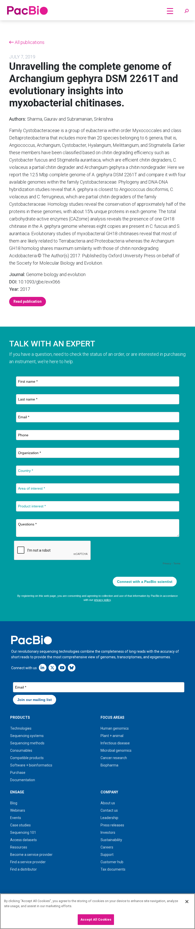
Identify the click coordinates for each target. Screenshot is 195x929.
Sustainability (111, 840)
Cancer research (114, 758)
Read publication (27, 301)
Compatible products (27, 758)
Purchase (17, 773)
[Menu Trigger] (170, 11)
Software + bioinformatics (31, 765)
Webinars (17, 810)
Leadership (109, 818)
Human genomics (115, 728)
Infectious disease (115, 743)
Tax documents (113, 869)
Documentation (22, 780)
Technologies (20, 728)
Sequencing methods (27, 743)
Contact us (109, 810)
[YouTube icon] (62, 667)
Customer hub (112, 862)
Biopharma (109, 765)
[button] (186, 11)
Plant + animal (112, 736)
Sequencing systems (27, 736)
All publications (29, 42)
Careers (107, 847)
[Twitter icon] (52, 667)
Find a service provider (28, 862)
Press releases (112, 825)
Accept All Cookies (95, 919)
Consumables (21, 750)
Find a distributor (23, 869)
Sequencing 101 (23, 832)
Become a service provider (31, 855)
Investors (108, 832)
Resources (18, 847)
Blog (13, 803)
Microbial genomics (116, 750)
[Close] (186, 901)
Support (107, 855)
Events (15, 818)
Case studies (20, 825)
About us (108, 803)
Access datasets (23, 840)
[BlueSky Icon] (71, 667)
